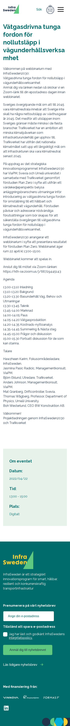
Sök (39, 9)
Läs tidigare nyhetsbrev (20, 665)
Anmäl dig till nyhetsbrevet (28, 650)
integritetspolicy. (20, 638)
